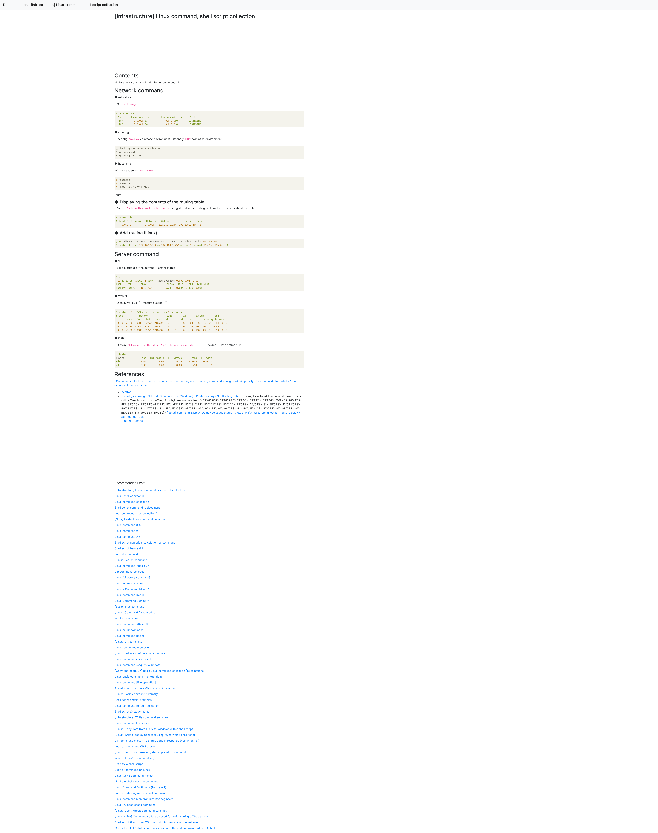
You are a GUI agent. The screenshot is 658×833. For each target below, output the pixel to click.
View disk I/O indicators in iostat (256, 412)
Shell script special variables (133, 700)
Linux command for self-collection (137, 705)
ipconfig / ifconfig (133, 396)
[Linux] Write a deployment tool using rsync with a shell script (155, 735)
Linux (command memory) (132, 647)
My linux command (127, 618)
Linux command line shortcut (134, 723)
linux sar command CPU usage (135, 746)
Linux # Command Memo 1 (132, 589)
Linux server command (129, 583)
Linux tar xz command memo (134, 775)
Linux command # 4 (128, 525)
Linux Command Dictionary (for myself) (140, 787)
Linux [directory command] (132, 577)
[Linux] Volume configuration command (140, 653)
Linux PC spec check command (135, 804)
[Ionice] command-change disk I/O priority (226, 381)
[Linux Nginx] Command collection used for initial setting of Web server (161, 816)
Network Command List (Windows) (170, 396)
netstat (126, 392)
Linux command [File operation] (135, 682)
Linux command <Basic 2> (132, 566)
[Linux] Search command (131, 560)
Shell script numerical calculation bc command (145, 542)
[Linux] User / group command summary (141, 810)
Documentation (15, 5)
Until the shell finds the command (136, 781)
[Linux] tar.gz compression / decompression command (150, 752)
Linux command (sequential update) (138, 665)
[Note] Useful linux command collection (140, 519)
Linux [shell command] (129, 496)
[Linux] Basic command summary (136, 694)
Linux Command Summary (132, 600)
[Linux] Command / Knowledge (135, 612)
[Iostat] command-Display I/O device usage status (199, 412)
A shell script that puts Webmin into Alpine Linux (146, 688)
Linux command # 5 (128, 536)
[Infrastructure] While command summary (142, 717)
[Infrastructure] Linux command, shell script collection (74, 5)
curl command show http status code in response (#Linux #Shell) (157, 740)
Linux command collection (132, 501)
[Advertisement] (533, 191)
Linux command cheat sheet (133, 659)
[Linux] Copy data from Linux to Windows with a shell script (154, 729)
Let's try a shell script (129, 764)
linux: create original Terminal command (141, 793)
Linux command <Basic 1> (132, 624)
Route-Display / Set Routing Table (218, 396)
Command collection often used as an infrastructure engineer (156, 381)
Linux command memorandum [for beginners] (144, 799)
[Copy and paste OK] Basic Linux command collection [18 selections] (160, 670)
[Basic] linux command (129, 606)
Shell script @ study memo (132, 711)
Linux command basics (129, 635)
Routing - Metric (132, 420)
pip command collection (130, 571)
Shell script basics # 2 (129, 548)
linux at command (126, 554)
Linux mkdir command (129, 630)
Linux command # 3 (128, 531)
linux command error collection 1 (136, 513)
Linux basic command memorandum (138, 676)
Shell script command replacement (137, 507)
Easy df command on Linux (132, 769)
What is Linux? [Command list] (134, 758)
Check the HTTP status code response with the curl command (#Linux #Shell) (165, 828)
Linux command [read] (129, 595)
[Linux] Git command (128, 641)
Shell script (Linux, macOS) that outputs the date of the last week (157, 822)
